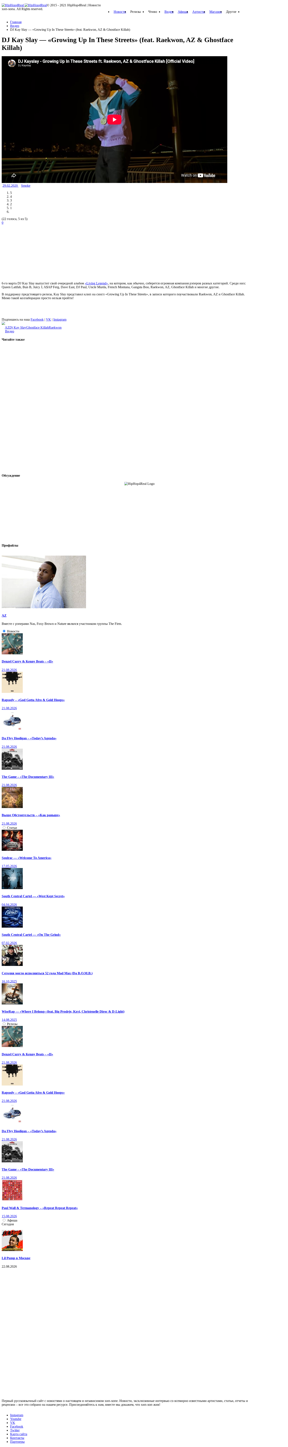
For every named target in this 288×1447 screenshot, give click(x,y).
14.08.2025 (9, 1020)
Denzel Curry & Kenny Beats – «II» (27, 661)
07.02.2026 (9, 943)
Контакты (17, 1438)
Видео (169, 11)
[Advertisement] (33, 251)
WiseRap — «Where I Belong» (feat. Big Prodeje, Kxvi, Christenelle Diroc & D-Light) (63, 1011)
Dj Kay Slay (17, 327)
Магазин (215, 11)
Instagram (59, 319)
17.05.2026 (9, 866)
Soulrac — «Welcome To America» (26, 858)
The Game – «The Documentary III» (28, 777)
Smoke (25, 185)
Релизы (12, 1024)
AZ (7, 327)
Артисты (198, 11)
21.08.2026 (9, 670)
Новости (120, 11)
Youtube (15, 1419)
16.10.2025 (9, 981)
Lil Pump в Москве (16, 1258)
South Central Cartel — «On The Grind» (31, 934)
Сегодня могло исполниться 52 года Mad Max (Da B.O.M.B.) (47, 973)
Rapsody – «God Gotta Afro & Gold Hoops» (33, 700)
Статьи (12, 828)
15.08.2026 (9, 1216)
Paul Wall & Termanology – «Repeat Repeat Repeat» (40, 1208)
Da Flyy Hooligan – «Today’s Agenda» (29, 738)
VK (48, 319)
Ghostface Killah (37, 327)
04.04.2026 (9, 904)
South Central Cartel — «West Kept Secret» (33, 896)
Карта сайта (18, 1434)
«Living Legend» (96, 283)
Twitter (15, 1430)
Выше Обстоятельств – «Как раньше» (31, 815)
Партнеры (17, 1441)
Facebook (37, 319)
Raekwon (55, 327)
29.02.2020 (11, 185)
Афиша (183, 11)
